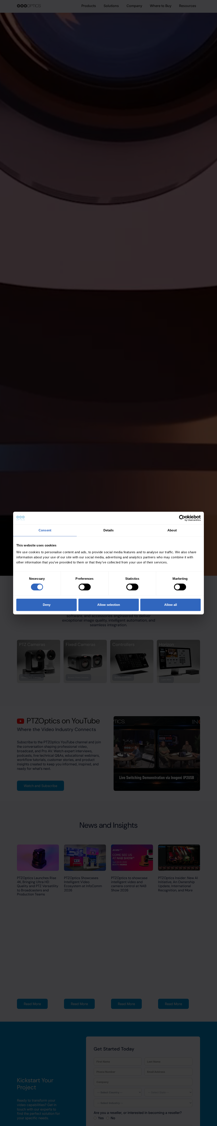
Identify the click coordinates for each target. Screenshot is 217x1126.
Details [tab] (108, 530)
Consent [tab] (45, 530)
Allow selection (108, 604)
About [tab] (172, 530)
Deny (46, 604)
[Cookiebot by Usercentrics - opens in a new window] (182, 518)
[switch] (85, 587)
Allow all (170, 604)
